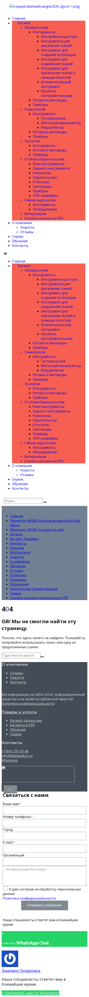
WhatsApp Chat (32, 943)
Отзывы (26, 232)
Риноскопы (42, 173)
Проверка (18, 579)
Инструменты (44, 32)
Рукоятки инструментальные (57, 93)
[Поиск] (45, 502)
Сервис (18, 236)
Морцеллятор (52, 127)
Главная (18, 18)
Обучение (20, 241)
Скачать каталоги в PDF (44, 218)
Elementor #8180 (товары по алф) (37, 529)
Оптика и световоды (50, 100)
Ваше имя (11, 804)
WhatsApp (10, 760)
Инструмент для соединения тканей (57, 61)
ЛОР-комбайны (45, 195)
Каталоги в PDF (22, 725)
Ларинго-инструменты (51, 168)
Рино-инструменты (48, 163)
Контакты (20, 245)
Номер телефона (16, 816)
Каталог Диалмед (24, 538)
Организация (13, 855)
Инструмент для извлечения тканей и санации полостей (58, 73)
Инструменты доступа (59, 36)
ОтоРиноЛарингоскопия (44, 159)
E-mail (7, 842)
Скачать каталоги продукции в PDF (39, 598)
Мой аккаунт (20, 552)
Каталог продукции (26, 720)
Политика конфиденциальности (28, 703)
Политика (18, 575)
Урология (32, 141)
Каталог (23, 23)
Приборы (40, 104)
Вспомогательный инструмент (56, 84)
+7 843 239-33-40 (15, 751)
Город (8, 829)
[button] (44, 253)
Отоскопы (41, 182)
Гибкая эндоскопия (39, 200)
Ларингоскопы (45, 177)
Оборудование (45, 209)
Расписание (19, 584)
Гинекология (34, 109)
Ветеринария (35, 213)
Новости (27, 227)
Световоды (42, 186)
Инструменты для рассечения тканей (56, 43)
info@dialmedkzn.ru (17, 756)
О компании (22, 223)
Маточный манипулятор (61, 123)
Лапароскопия (36, 27)
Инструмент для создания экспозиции (58, 52)
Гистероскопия (53, 118)
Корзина (17, 548)
